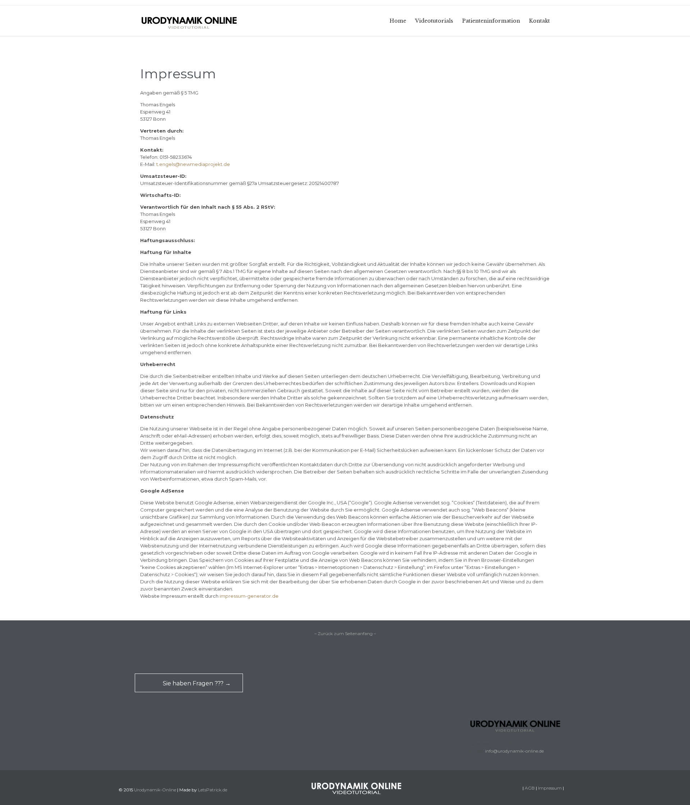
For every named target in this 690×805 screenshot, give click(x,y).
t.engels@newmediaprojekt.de (193, 164)
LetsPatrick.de (212, 789)
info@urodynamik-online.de (514, 751)
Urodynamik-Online (155, 789)
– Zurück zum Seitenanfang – (345, 633)
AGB (530, 788)
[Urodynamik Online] (188, 20)
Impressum (550, 788)
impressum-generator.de (249, 596)
